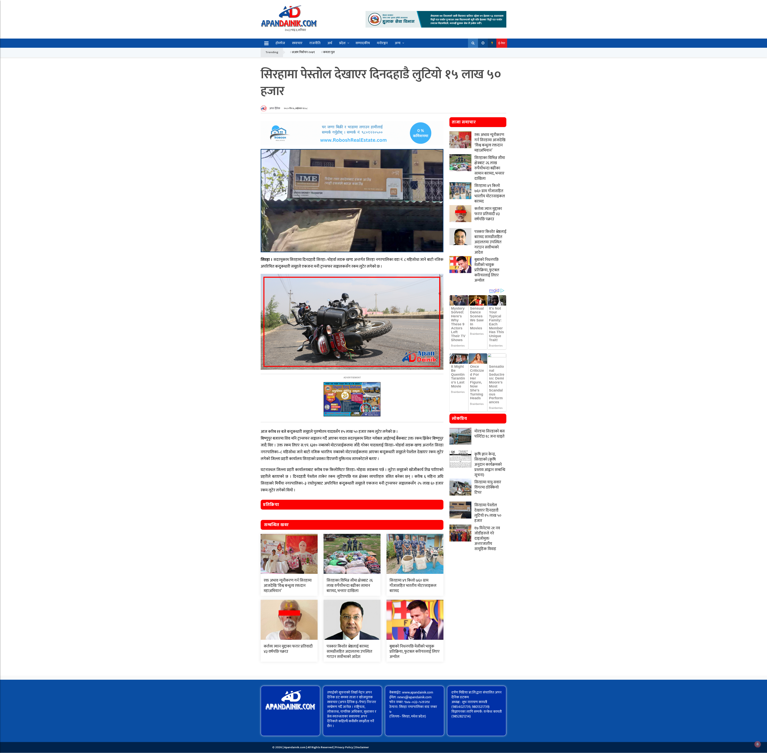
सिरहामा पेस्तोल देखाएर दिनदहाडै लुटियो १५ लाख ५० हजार (487, 513)
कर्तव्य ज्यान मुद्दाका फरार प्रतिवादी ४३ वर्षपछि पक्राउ (288, 649)
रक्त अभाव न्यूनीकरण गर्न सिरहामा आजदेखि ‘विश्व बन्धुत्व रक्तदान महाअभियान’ (288, 585)
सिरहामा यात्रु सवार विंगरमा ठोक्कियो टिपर (487, 487)
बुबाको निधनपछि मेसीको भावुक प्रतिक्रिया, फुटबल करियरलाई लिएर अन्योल (414, 651)
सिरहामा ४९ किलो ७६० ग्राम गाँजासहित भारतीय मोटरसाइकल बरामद (412, 585)
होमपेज (280, 43)
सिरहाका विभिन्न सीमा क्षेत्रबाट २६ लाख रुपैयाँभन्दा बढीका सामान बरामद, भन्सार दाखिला (350, 585)
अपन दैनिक (274, 108)
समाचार (297, 43)
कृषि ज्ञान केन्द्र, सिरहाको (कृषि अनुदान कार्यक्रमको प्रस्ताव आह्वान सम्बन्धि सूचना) (489, 464)
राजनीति (314, 43)
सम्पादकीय (363, 43)
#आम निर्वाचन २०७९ (303, 52)
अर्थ (329, 43)
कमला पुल (329, 52)
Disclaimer (362, 747)
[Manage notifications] (757, 744)
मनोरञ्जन (382, 43)
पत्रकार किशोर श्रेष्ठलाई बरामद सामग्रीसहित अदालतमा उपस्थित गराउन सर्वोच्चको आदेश (349, 651)
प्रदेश (342, 43)
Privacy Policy (344, 747)
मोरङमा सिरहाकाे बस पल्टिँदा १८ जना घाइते (489, 434)
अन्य (397, 43)
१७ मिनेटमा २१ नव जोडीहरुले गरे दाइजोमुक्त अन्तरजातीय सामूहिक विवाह (487, 538)
